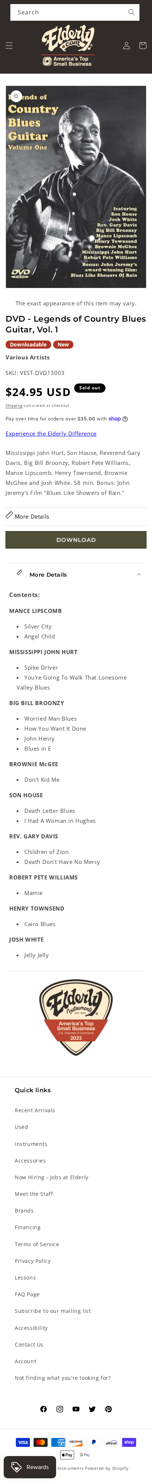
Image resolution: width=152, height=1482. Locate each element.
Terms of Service (37, 1244)
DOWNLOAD (76, 539)
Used (21, 1126)
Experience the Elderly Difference (51, 433)
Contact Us (29, 1344)
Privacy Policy (33, 1260)
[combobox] (74, 12)
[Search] (132, 12)
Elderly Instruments (62, 1468)
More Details (31, 516)
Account (25, 1361)
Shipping (14, 405)
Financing (28, 1227)
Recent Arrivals (35, 1110)
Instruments (31, 1143)
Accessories (30, 1160)
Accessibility (31, 1327)
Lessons (25, 1277)
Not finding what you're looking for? (63, 1377)
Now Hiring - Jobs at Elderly (52, 1177)
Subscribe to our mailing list (53, 1310)
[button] (9, 45)
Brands (24, 1210)
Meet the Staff (34, 1193)
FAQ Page (27, 1294)
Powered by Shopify (107, 1468)
